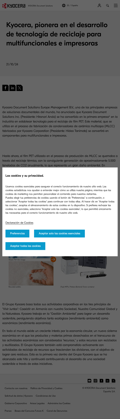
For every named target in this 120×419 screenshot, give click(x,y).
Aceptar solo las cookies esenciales (59, 233)
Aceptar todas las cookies (25, 246)
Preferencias (17, 233)
